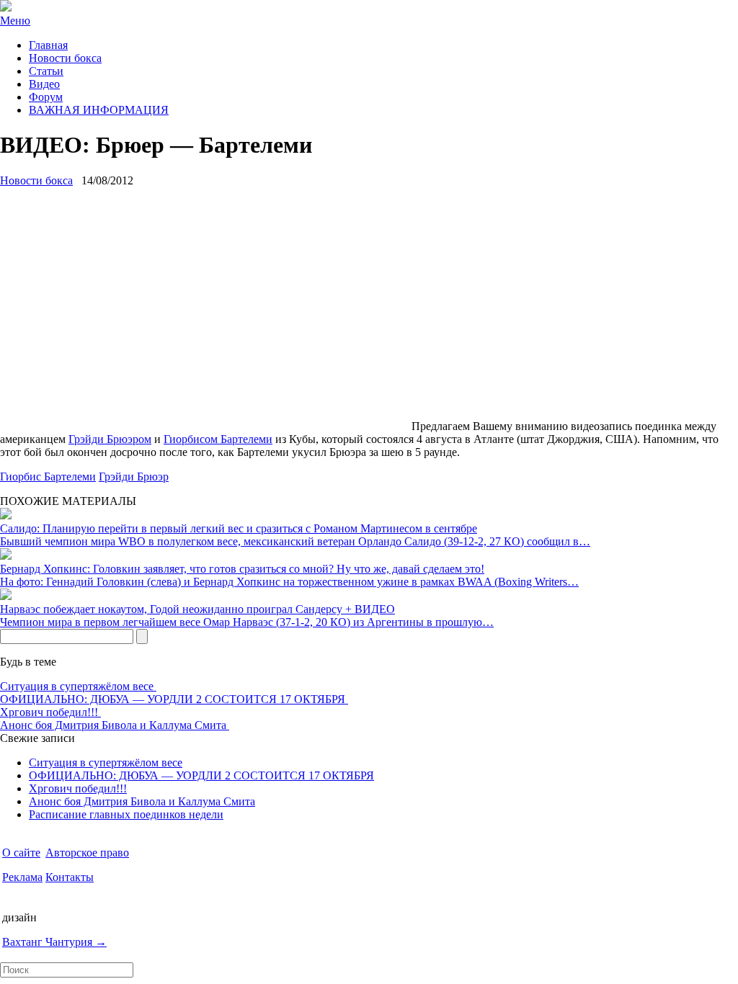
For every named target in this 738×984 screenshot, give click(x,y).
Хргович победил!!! (50, 712)
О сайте (21, 852)
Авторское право (87, 852)
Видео (44, 84)
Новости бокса (65, 58)
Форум (46, 97)
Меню (15, 20)
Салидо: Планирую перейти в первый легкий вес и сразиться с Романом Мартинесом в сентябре (238, 528)
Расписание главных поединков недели (126, 814)
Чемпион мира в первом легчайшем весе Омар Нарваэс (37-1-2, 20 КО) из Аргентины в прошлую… (247, 622)
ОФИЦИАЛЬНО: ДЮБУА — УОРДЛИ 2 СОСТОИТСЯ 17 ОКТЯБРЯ (174, 699)
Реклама (22, 877)
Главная (48, 45)
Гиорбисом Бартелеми (218, 439)
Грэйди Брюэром (109, 439)
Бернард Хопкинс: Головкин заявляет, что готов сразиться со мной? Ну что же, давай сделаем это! (242, 569)
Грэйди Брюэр (134, 476)
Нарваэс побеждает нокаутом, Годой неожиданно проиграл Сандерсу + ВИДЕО (197, 609)
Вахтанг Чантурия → (54, 942)
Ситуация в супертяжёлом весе (78, 686)
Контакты (69, 877)
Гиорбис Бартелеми (48, 476)
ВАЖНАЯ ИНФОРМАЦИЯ (99, 110)
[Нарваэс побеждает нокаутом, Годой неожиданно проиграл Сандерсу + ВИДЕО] (6, 596)
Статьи (46, 71)
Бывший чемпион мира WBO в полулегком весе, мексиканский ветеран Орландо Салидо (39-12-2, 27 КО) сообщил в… (295, 541)
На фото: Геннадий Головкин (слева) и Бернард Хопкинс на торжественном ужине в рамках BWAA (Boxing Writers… (289, 582)
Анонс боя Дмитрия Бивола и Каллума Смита (114, 725)
